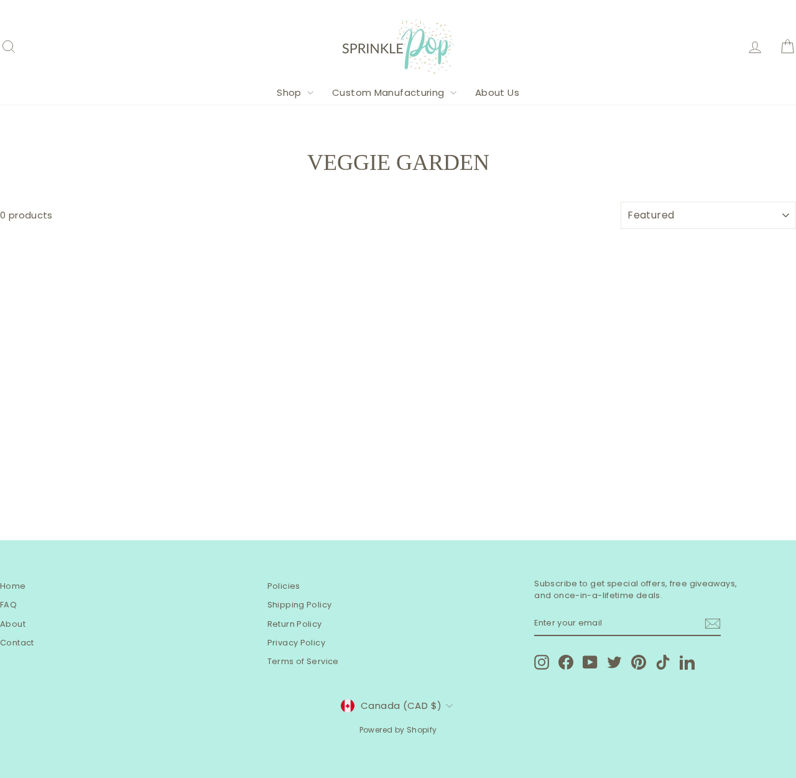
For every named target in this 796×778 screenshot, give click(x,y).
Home (13, 586)
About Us (497, 92)
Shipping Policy (299, 604)
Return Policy (294, 624)
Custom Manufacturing (389, 92)
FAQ (8, 604)
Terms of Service (303, 661)
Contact (17, 642)
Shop (290, 92)
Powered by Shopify (398, 729)
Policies (283, 586)
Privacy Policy (296, 642)
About (12, 624)
